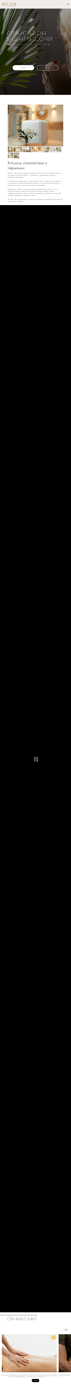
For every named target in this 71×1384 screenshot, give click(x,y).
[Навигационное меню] (68, 4)
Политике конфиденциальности (54, 1376)
